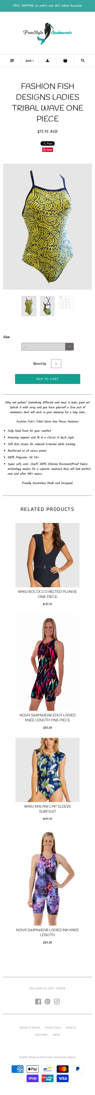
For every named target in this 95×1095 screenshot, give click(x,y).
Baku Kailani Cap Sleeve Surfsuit (47, 809)
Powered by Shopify (65, 1057)
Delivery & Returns (29, 1027)
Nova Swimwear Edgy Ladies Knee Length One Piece (47, 718)
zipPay (56, 1035)
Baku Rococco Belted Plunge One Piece (47, 594)
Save (49, 149)
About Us (71, 1027)
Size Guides (41, 1035)
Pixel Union (46, 1057)
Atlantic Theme (27, 1057)
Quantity (39, 363)
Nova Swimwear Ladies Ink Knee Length (47, 932)
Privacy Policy (53, 1027)
